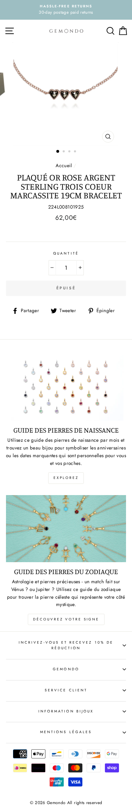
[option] (66, 10)
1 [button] (58, 151)
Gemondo (66, 669)
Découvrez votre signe (66, 619)
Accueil (64, 165)
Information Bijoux (66, 711)
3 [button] (70, 152)
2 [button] (64, 152)
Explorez (66, 477)
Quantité (65, 253)
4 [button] (75, 152)
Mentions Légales (66, 732)
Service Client (66, 690)
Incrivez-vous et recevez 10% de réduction (66, 645)
